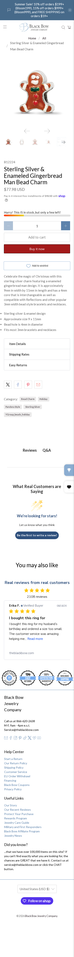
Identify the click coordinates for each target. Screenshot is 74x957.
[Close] (67, 412)
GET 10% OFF (37, 540)
